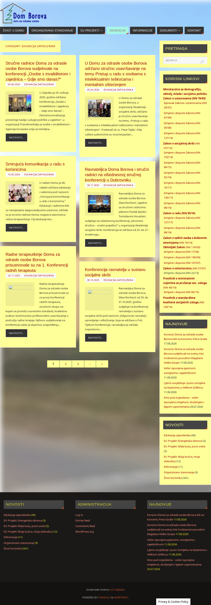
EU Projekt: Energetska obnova (183, 441)
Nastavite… (16, 137)
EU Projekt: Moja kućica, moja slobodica (28, 531)
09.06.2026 (14, 84)
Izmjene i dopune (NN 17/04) (181, 252)
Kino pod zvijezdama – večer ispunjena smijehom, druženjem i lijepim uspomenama (184, 402)
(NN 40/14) (185, 283)
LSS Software (117, 589)
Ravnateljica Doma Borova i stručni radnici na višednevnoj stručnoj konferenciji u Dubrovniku (117, 174)
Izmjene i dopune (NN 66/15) (181, 292)
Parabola (104, 597)
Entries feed (82, 520)
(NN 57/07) (184, 268)
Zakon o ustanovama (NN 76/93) (184, 98)
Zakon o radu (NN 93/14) (179, 213)
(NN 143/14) (183, 302)
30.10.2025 (93, 280)
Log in (79, 515)
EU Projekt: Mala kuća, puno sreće (184, 446)
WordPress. (121, 597)
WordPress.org (84, 531)
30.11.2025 (93, 185)
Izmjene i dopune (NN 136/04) (182, 257)
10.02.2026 (14, 174)
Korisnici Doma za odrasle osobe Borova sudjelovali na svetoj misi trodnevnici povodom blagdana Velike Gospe (176, 529)
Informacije (171, 467)
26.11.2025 (14, 275)
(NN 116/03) (181, 247)
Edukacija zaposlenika (39, 84)
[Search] (202, 62)
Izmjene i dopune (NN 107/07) (182, 263)
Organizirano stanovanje (179, 472)
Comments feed (85, 526)
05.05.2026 (93, 89)
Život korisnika (173, 478)
